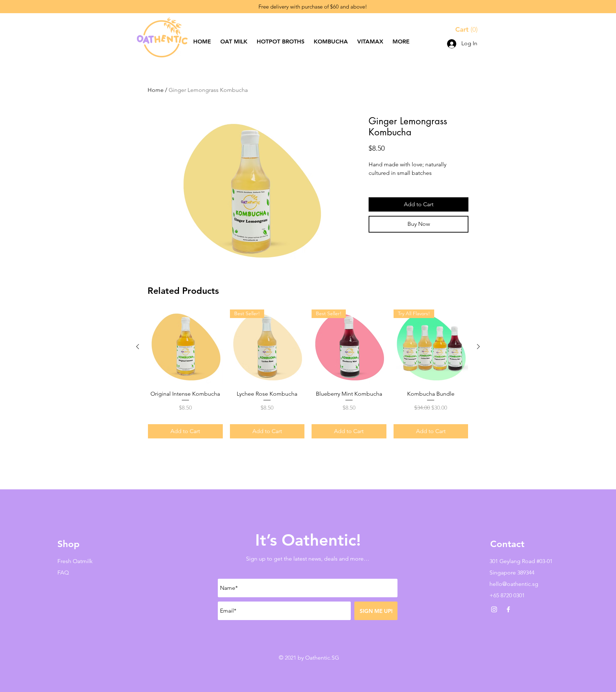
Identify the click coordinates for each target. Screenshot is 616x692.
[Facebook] (508, 609)
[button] (467, 29)
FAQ (63, 572)
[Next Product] (478, 346)
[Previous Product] (137, 346)
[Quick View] (185, 346)
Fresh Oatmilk (75, 561)
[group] (308, 374)
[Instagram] (494, 609)
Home (156, 90)
